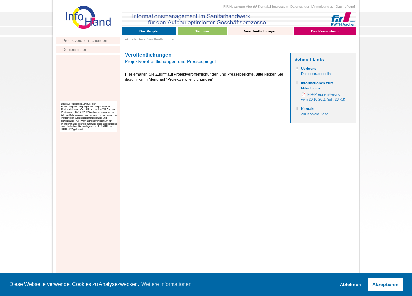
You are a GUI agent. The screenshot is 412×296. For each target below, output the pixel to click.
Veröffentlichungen (260, 31)
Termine (202, 31)
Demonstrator (74, 49)
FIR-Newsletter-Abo (237, 6)
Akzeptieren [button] (385, 284)
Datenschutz (299, 6)
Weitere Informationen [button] (166, 284)
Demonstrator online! (317, 74)
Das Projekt (149, 31)
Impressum (280, 6)
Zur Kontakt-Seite (314, 114)
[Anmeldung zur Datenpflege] (333, 6)
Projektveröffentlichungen (84, 40)
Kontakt (264, 6)
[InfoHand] (88, 34)
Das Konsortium (325, 31)
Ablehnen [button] (350, 284)
